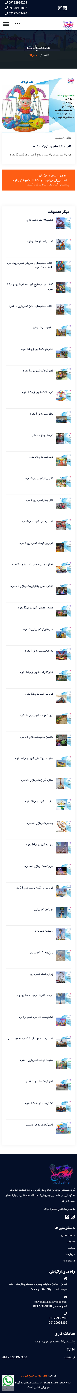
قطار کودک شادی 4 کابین (39, 1081)
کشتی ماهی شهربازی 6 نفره (37, 521)
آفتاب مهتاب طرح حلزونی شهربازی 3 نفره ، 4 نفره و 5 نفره (30, 265)
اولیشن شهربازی (43, 909)
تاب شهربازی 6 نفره (42, 435)
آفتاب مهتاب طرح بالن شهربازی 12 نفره (31, 306)
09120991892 (18, 8)
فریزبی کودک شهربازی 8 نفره (36, 543)
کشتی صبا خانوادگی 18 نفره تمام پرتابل (30, 1038)
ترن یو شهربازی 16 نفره (39, 844)
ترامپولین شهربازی (42, 327)
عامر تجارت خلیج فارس (34, 1375)
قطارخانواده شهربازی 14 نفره (36, 672)
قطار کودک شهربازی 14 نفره (37, 349)
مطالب (71, 1248)
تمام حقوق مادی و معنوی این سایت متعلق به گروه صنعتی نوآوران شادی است (39, 1384)
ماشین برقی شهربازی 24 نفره (36, 737)
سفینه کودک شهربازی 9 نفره (36, 1060)
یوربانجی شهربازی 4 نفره (39, 650)
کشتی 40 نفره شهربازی (40, 219)
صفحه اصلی (68, 1235)
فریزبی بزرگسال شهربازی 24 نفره (33, 887)
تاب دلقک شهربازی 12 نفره (37, 392)
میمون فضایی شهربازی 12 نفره (35, 607)
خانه (46, 55)
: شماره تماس (50, 1306)
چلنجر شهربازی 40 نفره (40, 823)
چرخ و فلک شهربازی (41, 952)
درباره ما (70, 1254)
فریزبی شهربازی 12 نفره (39, 693)
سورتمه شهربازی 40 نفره (38, 866)
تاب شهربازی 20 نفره (41, 456)
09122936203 (18, 2)
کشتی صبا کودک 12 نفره (39, 1103)
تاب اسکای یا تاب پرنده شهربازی (34, 995)
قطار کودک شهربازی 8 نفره (38, 370)
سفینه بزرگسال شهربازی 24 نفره (34, 758)
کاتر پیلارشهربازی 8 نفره (39, 478)
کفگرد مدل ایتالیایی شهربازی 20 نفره (31, 586)
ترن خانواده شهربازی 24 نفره (36, 715)
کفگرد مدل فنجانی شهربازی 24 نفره (32, 564)
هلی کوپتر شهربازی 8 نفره (38, 629)
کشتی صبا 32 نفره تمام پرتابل (36, 1017)
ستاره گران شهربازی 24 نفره (37, 780)
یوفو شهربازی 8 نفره (41, 413)
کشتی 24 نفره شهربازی (40, 241)
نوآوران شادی (63, 137)
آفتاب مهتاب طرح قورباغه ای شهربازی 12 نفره (30, 286)
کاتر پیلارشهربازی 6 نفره (39, 500)
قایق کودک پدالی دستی (39, 1124)
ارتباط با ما (69, 1260)
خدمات (71, 1241)
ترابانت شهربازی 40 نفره (39, 801)
